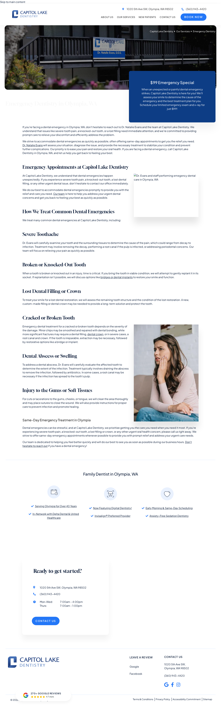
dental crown (95, 334)
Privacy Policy (163, 699)
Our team (59, 193)
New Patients (147, 17)
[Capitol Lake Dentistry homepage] (29, 18)
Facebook (136, 673)
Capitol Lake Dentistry (161, 31)
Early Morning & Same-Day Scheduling (169, 508)
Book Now (193, 17)
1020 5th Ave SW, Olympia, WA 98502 (150, 9)
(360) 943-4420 (196, 9)
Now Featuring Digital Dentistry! (112, 508)
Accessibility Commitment (187, 699)
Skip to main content (12, 2)
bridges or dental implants (116, 277)
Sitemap (207, 699)
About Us (107, 17)
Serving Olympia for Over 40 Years (56, 506)
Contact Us (168, 17)
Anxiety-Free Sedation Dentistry (169, 515)
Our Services (126, 17)
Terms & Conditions (143, 699)
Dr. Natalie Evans (32, 145)
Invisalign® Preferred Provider (112, 515)
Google (134, 666)
